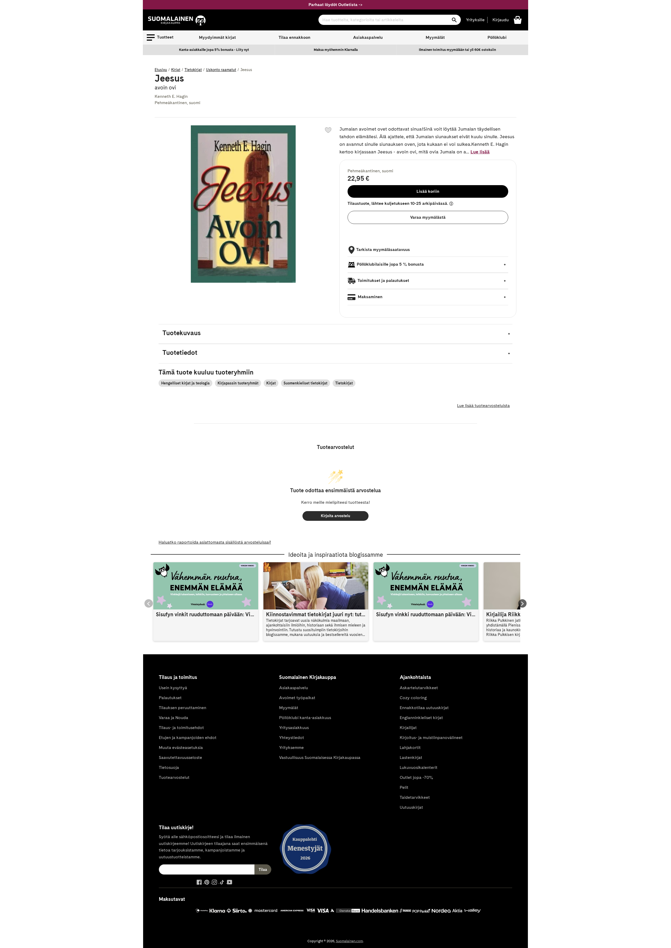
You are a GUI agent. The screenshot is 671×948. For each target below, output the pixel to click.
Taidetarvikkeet (415, 797)
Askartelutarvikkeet (419, 687)
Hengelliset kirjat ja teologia (185, 383)
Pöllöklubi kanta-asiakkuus (305, 717)
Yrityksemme (291, 747)
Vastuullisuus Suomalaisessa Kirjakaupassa (319, 757)
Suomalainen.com (349, 941)
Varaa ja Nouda (173, 717)
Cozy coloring (413, 697)
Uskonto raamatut (221, 70)
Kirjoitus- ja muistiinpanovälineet (431, 737)
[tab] (335, 334)
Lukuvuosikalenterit (418, 767)
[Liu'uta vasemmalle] (148, 603)
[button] (160, 37)
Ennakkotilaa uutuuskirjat (424, 707)
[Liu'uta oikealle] (522, 603)
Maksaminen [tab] (369, 296)
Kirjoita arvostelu (335, 516)
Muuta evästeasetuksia (181, 747)
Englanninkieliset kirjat (421, 717)
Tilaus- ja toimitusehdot (181, 727)
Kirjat (175, 70)
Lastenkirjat (411, 757)
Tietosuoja (169, 767)
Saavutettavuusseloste (180, 757)
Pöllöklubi (497, 37)
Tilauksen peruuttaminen (182, 707)
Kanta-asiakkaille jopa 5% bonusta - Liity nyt (214, 50)
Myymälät (435, 37)
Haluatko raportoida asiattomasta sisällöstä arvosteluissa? (215, 542)
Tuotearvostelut (174, 777)
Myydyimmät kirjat (217, 37)
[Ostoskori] (518, 19)
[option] (214, 50)
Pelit (404, 787)
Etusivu (161, 70)
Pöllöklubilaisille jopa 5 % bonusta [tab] (390, 264)
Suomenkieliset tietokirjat (305, 383)
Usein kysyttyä (173, 687)
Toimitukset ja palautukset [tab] (383, 280)
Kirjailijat (408, 727)
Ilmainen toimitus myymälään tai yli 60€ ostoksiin (457, 50)
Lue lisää (480, 151)
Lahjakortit (410, 747)
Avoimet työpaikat (297, 697)
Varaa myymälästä (428, 217)
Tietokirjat (193, 70)
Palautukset (170, 697)
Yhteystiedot (291, 737)
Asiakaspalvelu (368, 37)
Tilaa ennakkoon (294, 37)
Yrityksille (475, 19)
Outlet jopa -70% (416, 777)
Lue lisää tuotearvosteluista (483, 405)
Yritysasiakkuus (294, 727)
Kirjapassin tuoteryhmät (238, 383)
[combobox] (389, 20)
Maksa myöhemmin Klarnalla (336, 50)
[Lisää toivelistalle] (328, 130)
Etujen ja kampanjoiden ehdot (188, 737)
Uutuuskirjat (411, 807)
